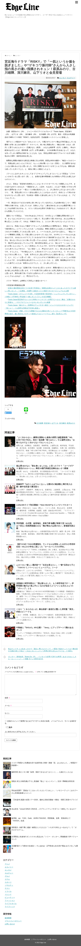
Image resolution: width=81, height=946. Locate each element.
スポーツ (8, 882)
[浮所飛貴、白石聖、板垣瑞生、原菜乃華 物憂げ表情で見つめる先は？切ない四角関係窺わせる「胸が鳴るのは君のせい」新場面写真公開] (10, 527)
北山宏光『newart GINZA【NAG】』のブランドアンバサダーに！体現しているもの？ (43, 809)
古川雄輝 (39, 423)
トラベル (8, 891)
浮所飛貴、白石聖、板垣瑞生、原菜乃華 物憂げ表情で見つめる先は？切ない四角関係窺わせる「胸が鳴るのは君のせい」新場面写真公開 (45, 525)
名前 (7, 698)
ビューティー (10, 897)
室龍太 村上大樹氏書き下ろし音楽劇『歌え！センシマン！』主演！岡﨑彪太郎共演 (42, 781)
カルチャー (71, 78)
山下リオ (55, 423)
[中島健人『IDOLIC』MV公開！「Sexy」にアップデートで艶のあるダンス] (10, 632)
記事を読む (20, 461)
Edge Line (43, 942)
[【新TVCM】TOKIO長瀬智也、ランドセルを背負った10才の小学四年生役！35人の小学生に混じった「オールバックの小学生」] (10, 548)
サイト (7, 713)
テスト (7, 888)
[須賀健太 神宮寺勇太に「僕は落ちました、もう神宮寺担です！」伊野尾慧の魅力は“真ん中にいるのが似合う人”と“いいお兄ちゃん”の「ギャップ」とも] (10, 587)
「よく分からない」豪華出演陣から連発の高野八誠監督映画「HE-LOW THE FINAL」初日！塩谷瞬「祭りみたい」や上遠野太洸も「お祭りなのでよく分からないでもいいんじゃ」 (45, 440)
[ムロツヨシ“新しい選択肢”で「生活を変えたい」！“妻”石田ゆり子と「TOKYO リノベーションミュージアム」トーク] (10, 569)
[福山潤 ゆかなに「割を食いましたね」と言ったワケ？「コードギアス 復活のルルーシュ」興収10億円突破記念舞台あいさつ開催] (10, 470)
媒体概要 (8, 918)
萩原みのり (71, 423)
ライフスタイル (11, 903)
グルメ (7, 876)
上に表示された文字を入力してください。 (21, 732)
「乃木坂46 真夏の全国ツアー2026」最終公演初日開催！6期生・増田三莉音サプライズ (44, 800)
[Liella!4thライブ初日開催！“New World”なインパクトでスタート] (10, 509)
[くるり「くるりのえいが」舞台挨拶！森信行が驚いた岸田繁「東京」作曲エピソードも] (10, 613)
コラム (7, 879)
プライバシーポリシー (13, 921)
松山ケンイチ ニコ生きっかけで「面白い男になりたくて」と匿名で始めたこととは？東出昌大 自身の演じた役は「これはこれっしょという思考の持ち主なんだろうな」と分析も (43, 650)
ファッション (10, 900)
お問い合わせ (10, 924)
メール (8, 705)
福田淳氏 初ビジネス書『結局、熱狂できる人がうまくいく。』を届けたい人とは (42, 772)
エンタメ (62, 78)
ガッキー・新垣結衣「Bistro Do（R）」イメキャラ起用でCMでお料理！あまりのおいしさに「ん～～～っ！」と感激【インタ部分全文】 (42, 658)
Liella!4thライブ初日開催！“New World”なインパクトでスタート (44, 505)
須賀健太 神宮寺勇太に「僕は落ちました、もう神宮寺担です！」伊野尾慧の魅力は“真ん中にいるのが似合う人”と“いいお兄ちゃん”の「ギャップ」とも (45, 585)
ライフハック (10, 907)
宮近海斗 (47, 423)
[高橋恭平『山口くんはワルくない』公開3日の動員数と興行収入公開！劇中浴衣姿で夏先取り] (10, 488)
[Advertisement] (40, 35)
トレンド (8, 894)
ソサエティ (9, 885)
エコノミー (9, 867)
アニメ (7, 864)
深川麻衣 (62, 423)
